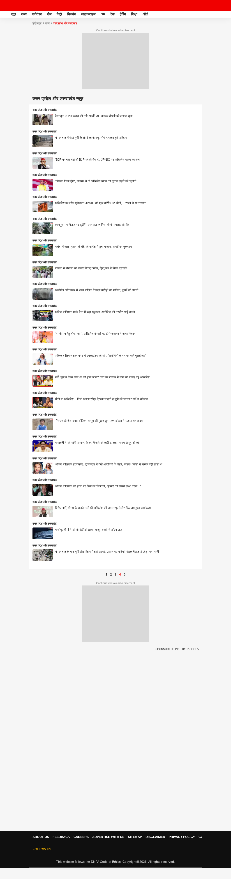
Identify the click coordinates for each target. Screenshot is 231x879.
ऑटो (145, 14)
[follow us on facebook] (158, 849)
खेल (49, 14)
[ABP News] (5, 14)
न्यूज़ (13, 14)
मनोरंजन (37, 14)
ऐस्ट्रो (59, 14)
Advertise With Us (108, 837)
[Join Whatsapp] (196, 849)
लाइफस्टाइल (88, 14)
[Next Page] (129, 574)
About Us (40, 837)
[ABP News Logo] (15, 5)
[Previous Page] (102, 574)
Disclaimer (155, 837)
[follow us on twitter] (151, 849)
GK (103, 14)
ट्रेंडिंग (123, 14)
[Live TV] (217, 5)
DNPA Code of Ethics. (106, 861)
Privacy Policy (182, 837)
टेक (113, 14)
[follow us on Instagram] (177, 849)
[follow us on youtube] (170, 849)
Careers (81, 837)
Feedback (61, 837)
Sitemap (135, 837)
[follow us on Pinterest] (183, 849)
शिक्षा (134, 14)
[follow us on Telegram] (189, 849)
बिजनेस (71, 14)
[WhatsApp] (224, 5)
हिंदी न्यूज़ (37, 23)
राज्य (24, 14)
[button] (227, 13)
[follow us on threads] (164, 849)
